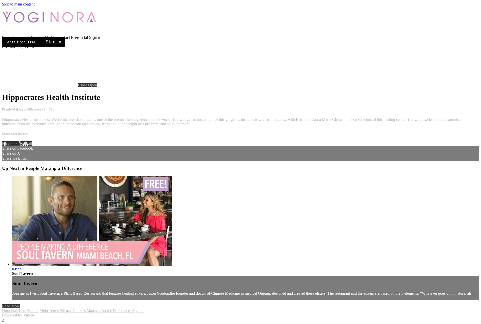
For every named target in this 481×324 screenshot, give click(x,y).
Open (92, 85)
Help (44, 310)
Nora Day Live (14, 310)
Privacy (66, 310)
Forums (33, 310)
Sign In (54, 42)
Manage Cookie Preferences (109, 310)
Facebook (10, 143)
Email (27, 143)
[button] (4, 32)
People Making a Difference (22, 109)
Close (83, 85)
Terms (54, 310)
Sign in (95, 37)
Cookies (80, 310)
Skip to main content (18, 4)
